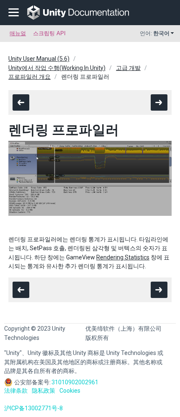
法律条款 (16, 390)
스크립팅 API (49, 33)
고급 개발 (128, 68)
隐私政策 (43, 390)
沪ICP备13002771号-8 (33, 408)
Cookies (69, 390)
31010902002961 (74, 382)
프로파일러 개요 (29, 76)
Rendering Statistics (122, 257)
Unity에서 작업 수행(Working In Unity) (56, 68)
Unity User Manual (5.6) (38, 58)
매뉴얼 (18, 33)
